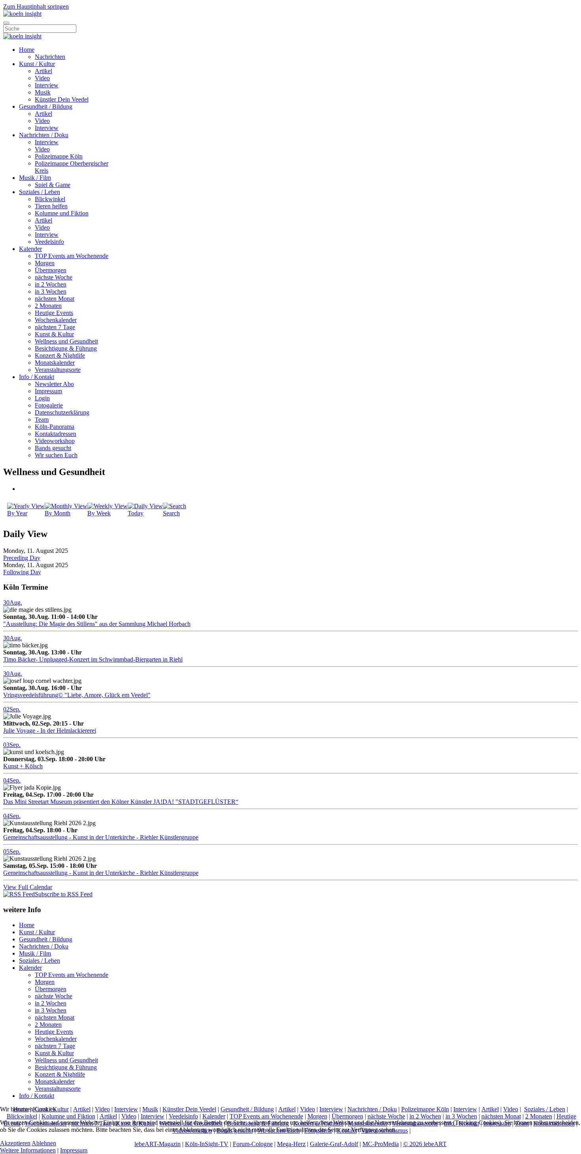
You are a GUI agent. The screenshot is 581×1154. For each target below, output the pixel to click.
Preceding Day (21, 557)
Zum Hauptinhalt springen (36, 6)
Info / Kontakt (36, 376)
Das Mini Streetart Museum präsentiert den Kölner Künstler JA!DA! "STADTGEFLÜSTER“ (120, 801)
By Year (17, 513)
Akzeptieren (15, 1143)
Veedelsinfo (49, 241)
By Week (99, 513)
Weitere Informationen (28, 1150)
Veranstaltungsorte (58, 369)
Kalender (30, 248)
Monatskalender (55, 362)
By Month (57, 513)
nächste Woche (53, 277)
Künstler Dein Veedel (62, 99)
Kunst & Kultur (54, 334)
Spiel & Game (52, 184)
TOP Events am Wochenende (71, 256)
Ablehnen (44, 1143)
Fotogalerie (49, 405)
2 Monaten (48, 305)
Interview (46, 85)
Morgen (45, 263)
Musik (43, 92)
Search (171, 513)
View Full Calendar (27, 887)
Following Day (22, 572)
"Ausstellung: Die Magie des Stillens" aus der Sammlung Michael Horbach (97, 623)
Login (42, 398)
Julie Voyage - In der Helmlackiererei (49, 730)
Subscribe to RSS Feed (63, 894)
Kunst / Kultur (37, 63)
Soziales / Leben (39, 192)
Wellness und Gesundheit (66, 341)
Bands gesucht (53, 448)
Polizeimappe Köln (59, 156)
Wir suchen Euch (56, 455)
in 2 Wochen (50, 284)
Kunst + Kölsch (23, 766)
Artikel (43, 71)
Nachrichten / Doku (43, 135)
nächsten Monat (54, 298)
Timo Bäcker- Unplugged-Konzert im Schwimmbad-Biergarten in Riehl (93, 659)
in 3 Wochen (50, 291)
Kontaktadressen (55, 433)
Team (42, 419)
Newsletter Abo (54, 384)
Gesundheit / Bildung (45, 106)
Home (26, 49)
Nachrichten (50, 56)
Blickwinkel (50, 199)
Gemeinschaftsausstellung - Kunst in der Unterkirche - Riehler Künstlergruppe (100, 837)
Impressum (48, 391)
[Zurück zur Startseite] (22, 13)
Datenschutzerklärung (62, 412)
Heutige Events (54, 312)
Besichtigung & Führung (66, 348)
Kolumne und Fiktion (62, 213)
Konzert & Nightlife (60, 355)
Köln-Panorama (54, 426)
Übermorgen (50, 270)
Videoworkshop (55, 440)
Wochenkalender (56, 320)
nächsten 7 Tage (55, 327)
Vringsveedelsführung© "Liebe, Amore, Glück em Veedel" (77, 695)
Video (42, 78)
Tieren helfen (51, 206)
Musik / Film (35, 177)
